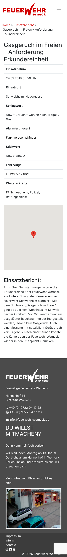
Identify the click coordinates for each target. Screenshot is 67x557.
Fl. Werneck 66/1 (17, 174)
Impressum (13, 536)
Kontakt (11, 545)
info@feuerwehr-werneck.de (29, 419)
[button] (33, 234)
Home (6, 25)
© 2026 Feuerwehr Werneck (41, 554)
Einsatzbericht (24, 25)
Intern (10, 540)
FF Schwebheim (17, 192)
